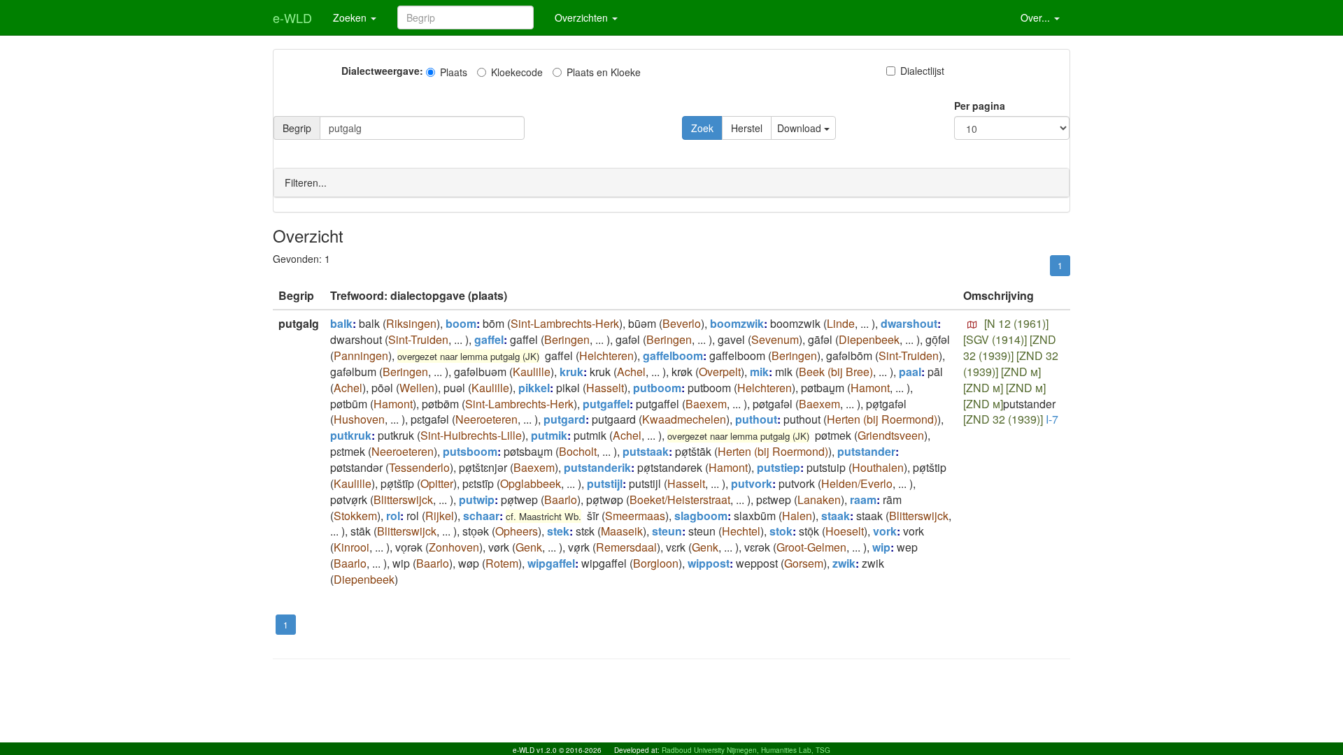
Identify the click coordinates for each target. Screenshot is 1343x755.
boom (461, 323)
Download (800, 128)
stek (558, 531)
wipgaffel (551, 563)
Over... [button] (1037, 17)
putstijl (605, 483)
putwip (477, 499)
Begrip (297, 128)
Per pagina (979, 106)
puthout (756, 419)
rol (393, 516)
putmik (549, 435)
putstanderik (597, 467)
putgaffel (606, 404)
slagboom (700, 516)
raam (863, 499)
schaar (481, 516)
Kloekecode (517, 72)
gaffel (489, 339)
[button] (972, 325)
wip (881, 547)
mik (759, 372)
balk (341, 323)
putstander (866, 451)
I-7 (1052, 419)
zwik (843, 563)
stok (781, 531)
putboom (657, 388)
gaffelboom (673, 355)
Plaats (453, 72)
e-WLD (292, 17)
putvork (751, 483)
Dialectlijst (922, 71)
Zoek (702, 128)
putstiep (778, 467)
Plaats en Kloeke (604, 72)
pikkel (534, 388)
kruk (571, 372)
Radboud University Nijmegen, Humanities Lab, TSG (746, 750)
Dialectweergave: (382, 71)
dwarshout (909, 323)
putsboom (470, 451)
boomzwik (737, 323)
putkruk (350, 435)
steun (667, 531)
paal (910, 372)
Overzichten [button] (583, 17)
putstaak (646, 451)
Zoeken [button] (351, 17)
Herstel (746, 128)
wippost (709, 563)
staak (835, 516)
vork (885, 531)
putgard (564, 419)
